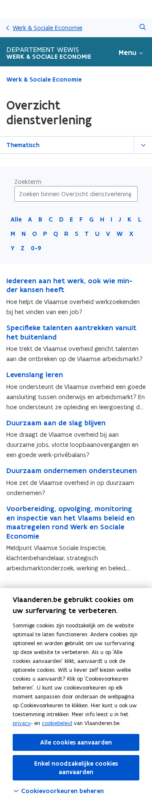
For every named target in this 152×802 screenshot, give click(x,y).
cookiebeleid (57, 723)
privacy (22, 723)
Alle (16, 219)
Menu (127, 52)
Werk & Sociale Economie (47, 28)
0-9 (36, 248)
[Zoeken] (142, 27)
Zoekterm (27, 182)
